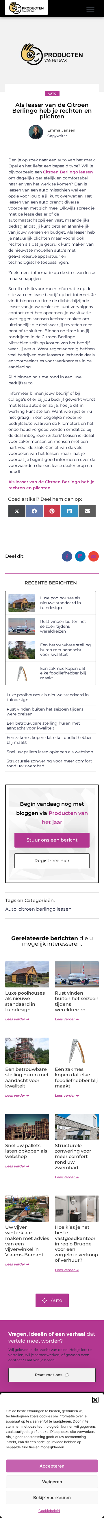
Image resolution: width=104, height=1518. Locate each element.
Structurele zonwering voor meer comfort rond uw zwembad (49, 763)
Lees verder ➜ (17, 1019)
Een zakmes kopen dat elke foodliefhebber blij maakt (63, 673)
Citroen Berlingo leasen (68, 172)
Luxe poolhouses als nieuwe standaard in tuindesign (60, 602)
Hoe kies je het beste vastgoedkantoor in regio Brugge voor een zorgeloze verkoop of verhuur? (76, 1243)
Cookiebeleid (49, 1511)
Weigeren (52, 1481)
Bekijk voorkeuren (52, 1497)
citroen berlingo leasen (45, 909)
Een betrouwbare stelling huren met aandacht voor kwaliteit (65, 649)
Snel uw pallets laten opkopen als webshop (50, 751)
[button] (95, 1400)
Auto (52, 93)
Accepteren (52, 1466)
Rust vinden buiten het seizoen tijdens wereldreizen (63, 626)
